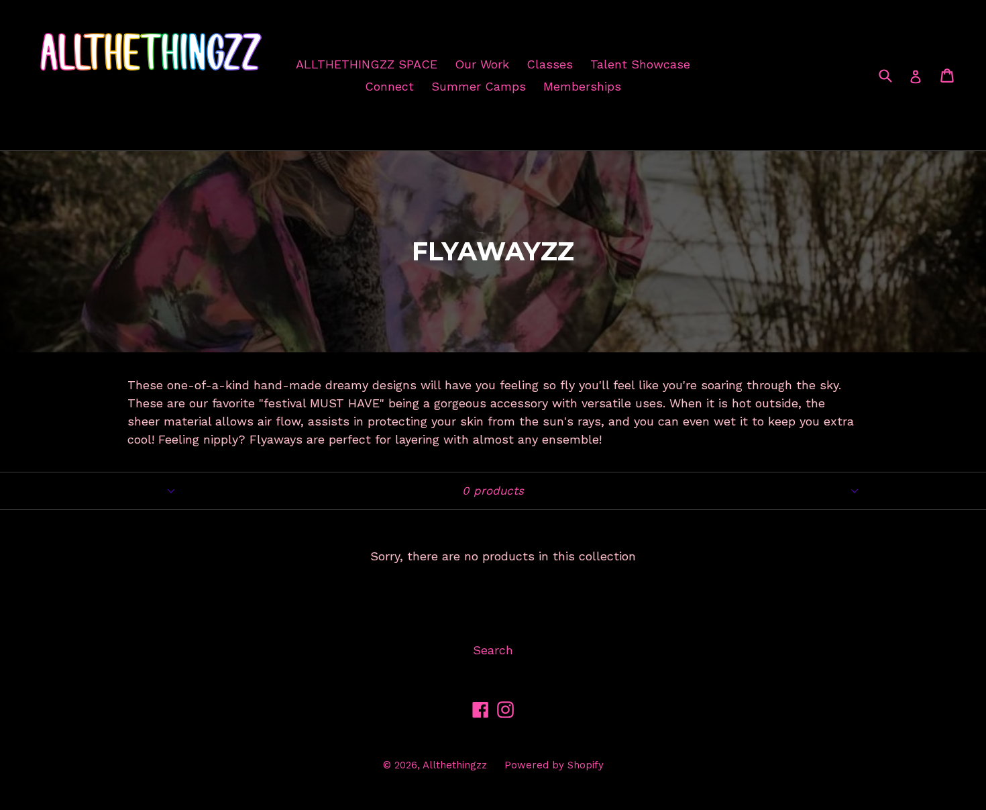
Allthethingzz (455, 765)
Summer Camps (478, 86)
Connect (389, 86)
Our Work (482, 64)
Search (493, 650)
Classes (550, 64)
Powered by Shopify (554, 765)
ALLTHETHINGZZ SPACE (366, 64)
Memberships (582, 86)
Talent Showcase (640, 64)
